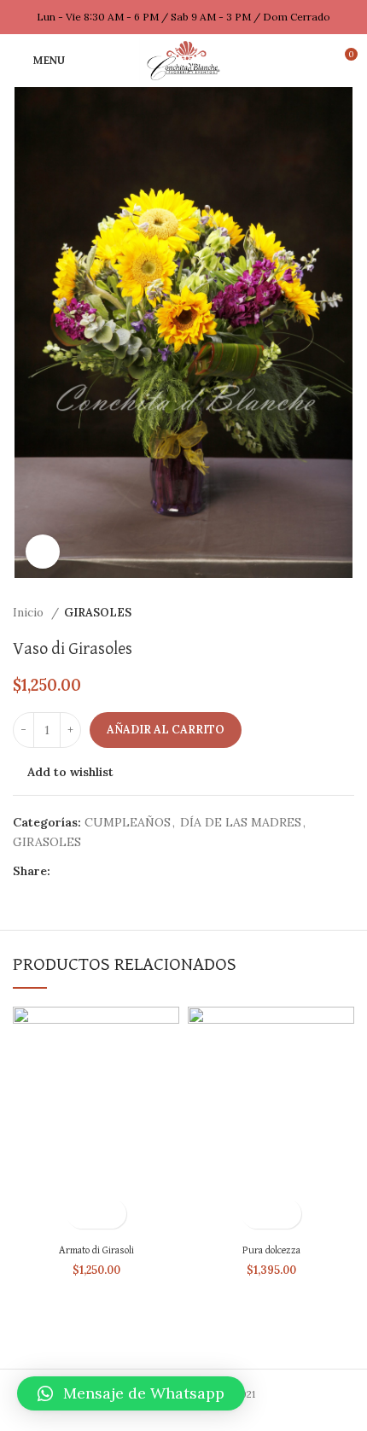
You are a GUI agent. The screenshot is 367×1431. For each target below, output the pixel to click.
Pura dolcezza (271, 1250)
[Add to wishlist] (111, 1214)
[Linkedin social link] (123, 871)
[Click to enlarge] (43, 551)
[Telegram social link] (143, 871)
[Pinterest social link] (104, 871)
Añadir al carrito (165, 729)
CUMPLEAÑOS (127, 822)
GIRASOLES (97, 612)
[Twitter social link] (84, 871)
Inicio (30, 612)
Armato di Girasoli (96, 1250)
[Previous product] (311, 613)
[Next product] (345, 613)
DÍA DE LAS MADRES (240, 822)
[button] (131, 1393)
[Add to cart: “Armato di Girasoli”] (81, 1214)
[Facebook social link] (64, 871)
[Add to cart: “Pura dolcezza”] (256, 1214)
